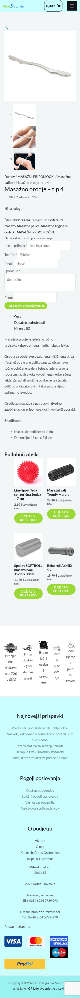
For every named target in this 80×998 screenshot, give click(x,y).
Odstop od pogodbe (40, 790)
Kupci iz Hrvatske (40, 859)
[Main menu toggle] (72, 6)
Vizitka (40, 841)
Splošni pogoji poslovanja (40, 796)
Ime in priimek (15, 246)
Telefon (10, 255)
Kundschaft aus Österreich (40, 853)
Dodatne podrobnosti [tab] (29, 322)
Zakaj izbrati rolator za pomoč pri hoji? (40, 758)
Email (9, 263)
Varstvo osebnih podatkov (40, 808)
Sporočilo (12, 271)
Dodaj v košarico (28, 518)
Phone (9, 298)
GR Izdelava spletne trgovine (47, 988)
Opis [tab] (17, 316)
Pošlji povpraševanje (26, 305)
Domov (9, 177)
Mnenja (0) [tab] (22, 328)
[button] (6, 27)
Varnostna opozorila (40, 802)
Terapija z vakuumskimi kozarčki (40, 752)
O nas (40, 847)
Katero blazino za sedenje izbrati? (40, 746)
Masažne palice (28, 226)
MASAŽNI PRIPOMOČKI (36, 177)
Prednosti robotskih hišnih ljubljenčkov (40, 728)
